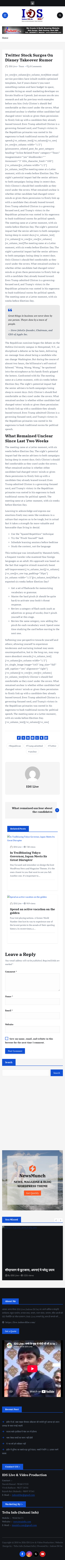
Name (9, 996)
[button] (56, 1220)
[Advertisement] (32, 1113)
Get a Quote (10, 1331)
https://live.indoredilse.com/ (20, 1322)
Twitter (52, 745)
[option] (32, 1253)
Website (9, 1024)
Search (9, 1062)
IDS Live (13, 66)
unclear (33, 751)
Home (5, 37)
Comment (11, 971)
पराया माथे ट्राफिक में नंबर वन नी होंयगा (21, 1431)
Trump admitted (35, 745)
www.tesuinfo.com (22, 1521)
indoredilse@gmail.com (23, 1494)
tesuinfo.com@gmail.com (24, 1525)
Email (9, 1010)
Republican (15, 745)
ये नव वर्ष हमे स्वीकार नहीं (16, 1443)
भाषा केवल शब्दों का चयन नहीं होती (19, 1437)
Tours (21, 66)
